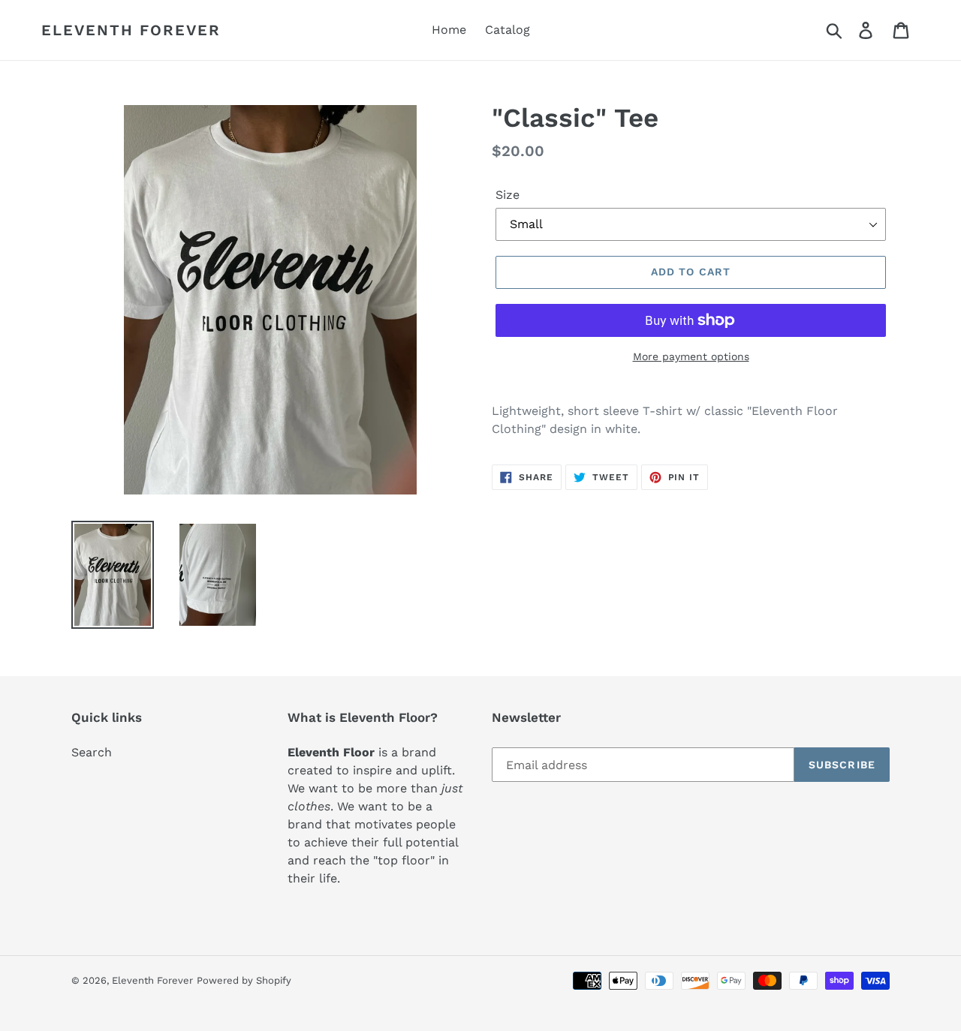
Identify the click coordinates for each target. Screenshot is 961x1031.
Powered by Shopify (244, 980)
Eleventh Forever (131, 30)
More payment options (691, 356)
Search (91, 752)
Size (508, 195)
